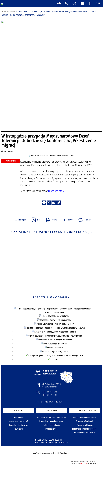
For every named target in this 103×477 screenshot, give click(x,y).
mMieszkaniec (51, 429)
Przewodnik (52, 410)
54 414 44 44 (52, 395)
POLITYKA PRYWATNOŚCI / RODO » (51, 443)
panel (98, 3)
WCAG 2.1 (57, 461)
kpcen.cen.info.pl (56, 191)
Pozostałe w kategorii (50, 297)
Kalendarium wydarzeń (18, 421)
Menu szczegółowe (90, 3)
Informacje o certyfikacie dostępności (17, 462)
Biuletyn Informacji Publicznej (84, 429)
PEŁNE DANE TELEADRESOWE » (49, 440)
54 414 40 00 (52, 392)
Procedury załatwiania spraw (51, 421)
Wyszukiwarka (66, 3)
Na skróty (19, 410)
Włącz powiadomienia (59, 3)
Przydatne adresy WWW (85, 410)
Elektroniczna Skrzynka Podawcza (51, 417)
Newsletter (18, 429)
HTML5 (45, 461)
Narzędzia (74, 3)
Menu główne (82, 3)
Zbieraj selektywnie (84, 425)
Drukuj (50, 219)
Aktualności (18, 417)
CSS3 (49, 461)
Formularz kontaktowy (18, 425)
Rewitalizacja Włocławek (84, 432)
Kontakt (83, 219)
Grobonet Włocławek (84, 421)
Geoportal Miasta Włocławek (85, 417)
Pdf (35, 219)
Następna (19, 219)
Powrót (66, 219)
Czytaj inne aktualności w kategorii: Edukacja (51, 232)
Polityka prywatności (51, 425)
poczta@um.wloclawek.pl (51, 402)
